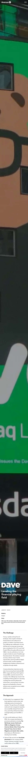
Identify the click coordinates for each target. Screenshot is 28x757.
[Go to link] (6, 2)
